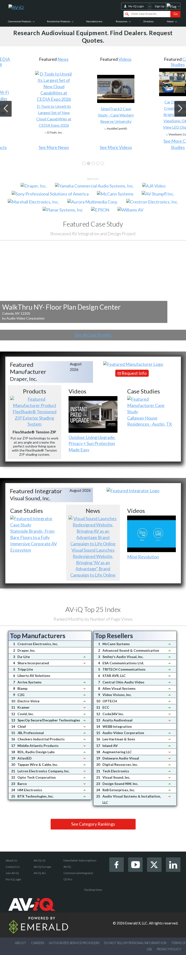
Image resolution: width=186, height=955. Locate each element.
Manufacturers (94, 21)
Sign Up (159, 6)
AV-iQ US (39, 860)
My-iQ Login (136, 6)
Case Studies (158, 61)
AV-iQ (67, 867)
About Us (11, 860)
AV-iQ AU (40, 873)
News (40, 59)
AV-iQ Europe (42, 867)
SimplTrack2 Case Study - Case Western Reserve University (93, 115)
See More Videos (93, 147)
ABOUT (20, 943)
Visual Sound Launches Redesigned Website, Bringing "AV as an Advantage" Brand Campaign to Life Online (93, 562)
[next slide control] (180, 109)
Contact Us (13, 867)
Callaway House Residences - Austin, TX (149, 421)
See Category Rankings (93, 824)
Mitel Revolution (143, 556)
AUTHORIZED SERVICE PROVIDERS (74, 943)
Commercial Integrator (78, 873)
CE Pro (67, 879)
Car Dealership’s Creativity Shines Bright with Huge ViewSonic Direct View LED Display (155, 114)
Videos (102, 59)
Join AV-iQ (12, 873)
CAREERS (37, 943)
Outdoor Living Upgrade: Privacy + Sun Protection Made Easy (92, 444)
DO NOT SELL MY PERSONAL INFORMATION (135, 943)
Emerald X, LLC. (136, 923)
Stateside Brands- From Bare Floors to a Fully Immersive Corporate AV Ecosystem (33, 540)
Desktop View (93, 890)
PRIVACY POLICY (169, 949)
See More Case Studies (155, 144)
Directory (148, 21)
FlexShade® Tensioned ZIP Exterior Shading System (34, 418)
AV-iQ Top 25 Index (93, 609)
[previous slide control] (6, 109)
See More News (31, 147)
